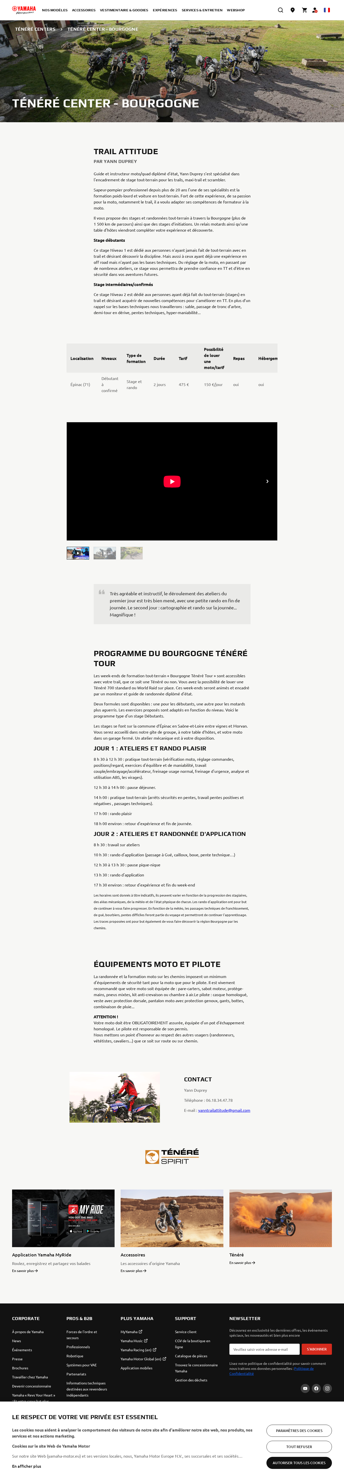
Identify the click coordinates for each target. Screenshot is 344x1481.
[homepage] (24, 10)
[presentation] (172, 481)
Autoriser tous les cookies (299, 1462)
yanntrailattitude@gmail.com (224, 1110)
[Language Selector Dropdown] (327, 10)
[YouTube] (305, 1388)
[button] (78, 553)
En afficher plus (26, 1466)
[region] (172, 1441)
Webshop (236, 10)
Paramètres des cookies (299, 1430)
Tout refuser (299, 1446)
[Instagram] (327, 1388)
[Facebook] (316, 1388)
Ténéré (236, 1254)
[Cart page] (305, 10)
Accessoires (133, 1254)
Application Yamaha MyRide (41, 1254)
